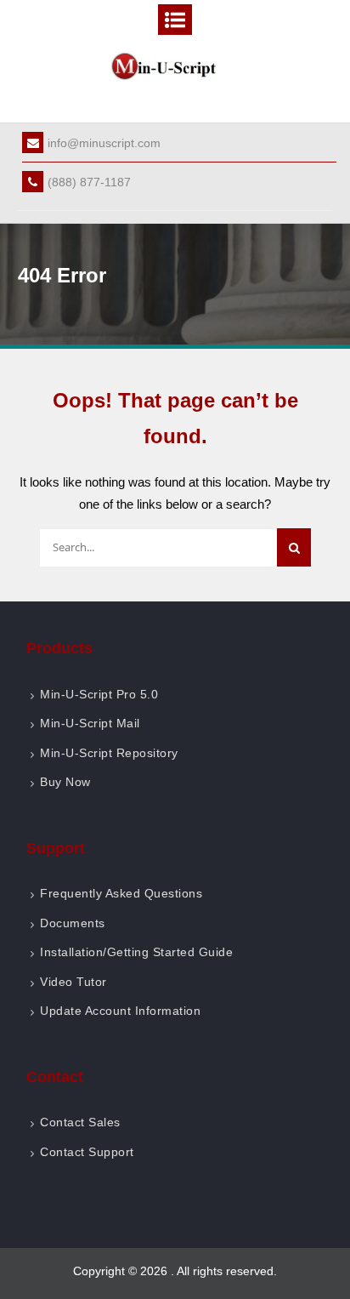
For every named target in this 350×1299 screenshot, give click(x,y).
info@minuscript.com (104, 143)
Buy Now (65, 782)
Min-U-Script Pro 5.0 (99, 694)
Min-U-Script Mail (90, 723)
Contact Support (87, 1152)
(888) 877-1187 (89, 182)
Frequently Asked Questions (121, 893)
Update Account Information (120, 1010)
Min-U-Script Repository (109, 753)
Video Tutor (73, 981)
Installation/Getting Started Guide (136, 952)
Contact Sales (80, 1122)
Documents (72, 923)
